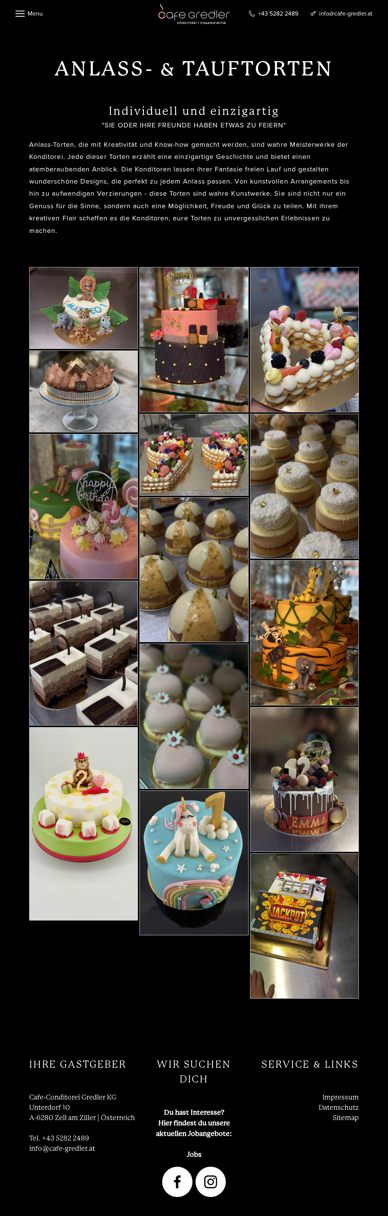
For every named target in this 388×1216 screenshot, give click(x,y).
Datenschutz (339, 1107)
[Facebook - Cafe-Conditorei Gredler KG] (177, 1182)
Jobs (194, 1154)
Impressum (340, 1097)
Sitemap (346, 1118)
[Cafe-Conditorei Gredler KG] (194, 22)
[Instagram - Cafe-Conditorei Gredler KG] (211, 1182)
